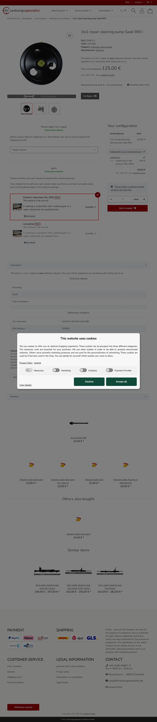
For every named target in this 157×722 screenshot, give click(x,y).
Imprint (37, 362)
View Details (25, 385)
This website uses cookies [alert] (78, 338)
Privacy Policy (26, 362)
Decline (89, 381)
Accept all (121, 381)
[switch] (29, 370)
